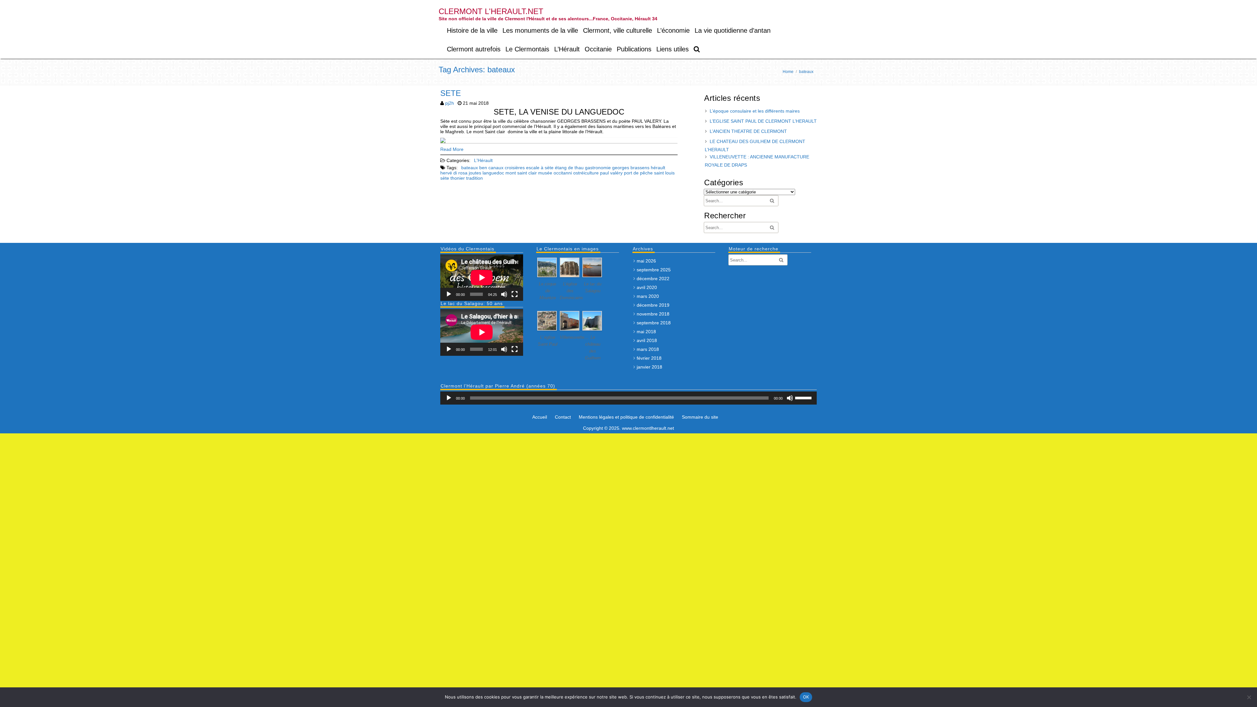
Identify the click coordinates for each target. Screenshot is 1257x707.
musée (545, 172)
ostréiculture (586, 172)
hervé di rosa (453, 172)
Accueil (539, 417)
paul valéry (611, 172)
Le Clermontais (527, 49)
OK (806, 696)
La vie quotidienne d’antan (733, 30)
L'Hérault (483, 160)
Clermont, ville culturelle (617, 30)
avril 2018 (647, 340)
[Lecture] (449, 294)
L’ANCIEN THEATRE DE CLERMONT (748, 131)
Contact (563, 417)
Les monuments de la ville (540, 30)
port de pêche (638, 172)
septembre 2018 (654, 322)
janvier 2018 (649, 367)
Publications (634, 49)
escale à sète (540, 167)
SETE (450, 93)
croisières (515, 167)
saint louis (664, 172)
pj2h (449, 103)
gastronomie (598, 167)
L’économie (673, 30)
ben (483, 167)
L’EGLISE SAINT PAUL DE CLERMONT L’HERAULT (763, 121)
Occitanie (598, 49)
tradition (474, 178)
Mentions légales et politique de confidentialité (626, 417)
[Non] (1249, 697)
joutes (475, 172)
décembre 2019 (653, 305)
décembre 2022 (653, 278)
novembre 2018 (653, 314)
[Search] (697, 49)
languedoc (493, 172)
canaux (495, 167)
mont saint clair (521, 172)
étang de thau (569, 167)
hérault (658, 167)
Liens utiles (672, 49)
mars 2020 (648, 296)
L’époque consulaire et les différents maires (755, 111)
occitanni (563, 172)
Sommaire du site (700, 417)
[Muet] (504, 294)
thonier (457, 178)
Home (788, 71)
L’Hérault (567, 49)
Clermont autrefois (474, 49)
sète (444, 178)
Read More (452, 149)
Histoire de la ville (472, 30)
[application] (481, 277)
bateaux (469, 167)
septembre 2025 (654, 269)
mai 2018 (646, 331)
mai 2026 (646, 260)
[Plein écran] (514, 294)
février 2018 (649, 358)
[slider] (804, 397)
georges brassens (630, 167)
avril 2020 (647, 287)
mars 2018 (648, 349)
